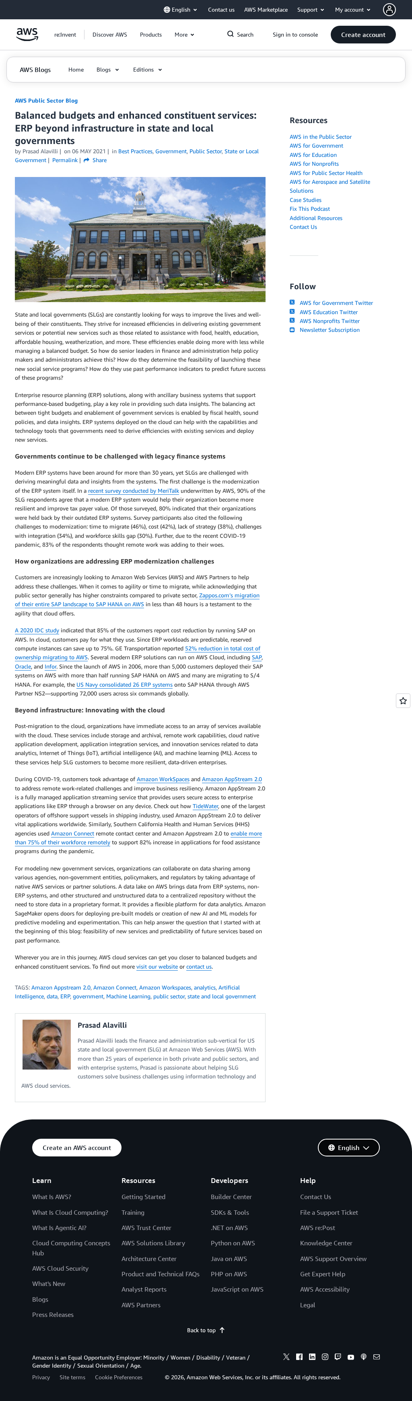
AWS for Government (316, 145)
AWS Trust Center (146, 1228)
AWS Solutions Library (153, 1243)
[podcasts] (363, 1358)
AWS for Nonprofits (314, 163)
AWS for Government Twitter (335, 302)
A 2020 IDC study (37, 630)
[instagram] (325, 1358)
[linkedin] (312, 1358)
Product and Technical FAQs (161, 1274)
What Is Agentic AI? (59, 1228)
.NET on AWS (229, 1228)
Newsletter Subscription (328, 329)
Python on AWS (233, 1243)
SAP (257, 657)
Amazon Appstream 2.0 (61, 987)
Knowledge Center (326, 1243)
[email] (376, 1358)
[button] (110, 34)
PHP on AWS (229, 1274)
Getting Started (143, 1197)
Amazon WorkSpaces (163, 779)
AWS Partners (141, 1305)
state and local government (221, 996)
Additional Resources (316, 217)
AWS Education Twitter (327, 312)
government (88, 996)
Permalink (65, 159)
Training (133, 1212)
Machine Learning (128, 996)
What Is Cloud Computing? (70, 1212)
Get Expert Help (322, 1274)
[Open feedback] (403, 700)
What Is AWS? (51, 1197)
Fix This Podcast (310, 208)
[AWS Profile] (389, 9)
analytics (205, 987)
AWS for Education (313, 154)
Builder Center (231, 1197)
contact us (199, 966)
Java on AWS (229, 1259)
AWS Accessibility (325, 1289)
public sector (169, 996)
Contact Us (303, 226)
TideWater (205, 805)
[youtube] (351, 1358)
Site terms (72, 1377)
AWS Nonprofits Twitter (328, 320)
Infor (50, 666)
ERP (65, 996)
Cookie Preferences (118, 1377)
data (52, 996)
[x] (286, 1358)
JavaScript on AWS (237, 1289)
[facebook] (299, 1358)
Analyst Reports (144, 1289)
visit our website (157, 966)
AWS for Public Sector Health (326, 172)
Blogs (40, 1299)
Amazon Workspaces (165, 987)
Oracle (23, 666)
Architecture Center (149, 1259)
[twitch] (338, 1358)
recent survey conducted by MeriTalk (133, 490)
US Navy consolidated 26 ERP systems (124, 684)
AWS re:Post (317, 1228)
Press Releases (53, 1314)
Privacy (41, 1377)
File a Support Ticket (329, 1212)
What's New (48, 1284)
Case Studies (305, 199)
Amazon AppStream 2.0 (232, 779)
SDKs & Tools (230, 1212)
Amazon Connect (72, 833)
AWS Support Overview (333, 1259)
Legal (307, 1305)
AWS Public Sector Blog (46, 100)
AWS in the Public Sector (321, 136)
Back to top (201, 1330)
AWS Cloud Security (60, 1268)
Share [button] (99, 159)
